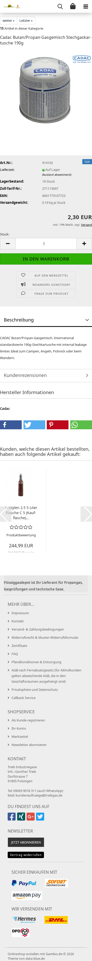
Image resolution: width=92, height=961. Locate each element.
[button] (7, 244)
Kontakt (18, 621)
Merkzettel (20, 736)
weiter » (9, 20)
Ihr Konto (19, 728)
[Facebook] (12, 818)
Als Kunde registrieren (28, 720)
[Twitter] (40, 818)
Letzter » (26, 20)
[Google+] (31, 818)
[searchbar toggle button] (60, 6)
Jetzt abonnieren (26, 842)
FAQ (15, 653)
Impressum (20, 613)
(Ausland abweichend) (56, 174)
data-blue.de (35, 958)
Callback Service (24, 697)
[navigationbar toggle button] (85, 6)
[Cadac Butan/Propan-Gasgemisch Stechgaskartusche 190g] (46, 88)
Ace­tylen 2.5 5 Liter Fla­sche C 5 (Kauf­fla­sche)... (21, 512)
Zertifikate (19, 645)
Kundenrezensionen (25, 375)
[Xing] (22, 818)
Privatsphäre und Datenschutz (35, 689)
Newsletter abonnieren (29, 744)
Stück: (4, 234)
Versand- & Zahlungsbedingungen (38, 629)
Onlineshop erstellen (23, 954)
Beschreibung (19, 320)
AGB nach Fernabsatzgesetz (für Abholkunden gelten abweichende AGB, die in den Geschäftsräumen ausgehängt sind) (46, 676)
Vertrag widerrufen (26, 855)
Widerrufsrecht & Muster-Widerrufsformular (45, 637)
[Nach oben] (78, 953)
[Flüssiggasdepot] (10, 6)
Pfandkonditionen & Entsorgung (36, 662)
